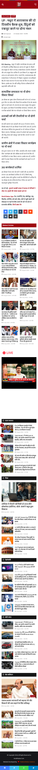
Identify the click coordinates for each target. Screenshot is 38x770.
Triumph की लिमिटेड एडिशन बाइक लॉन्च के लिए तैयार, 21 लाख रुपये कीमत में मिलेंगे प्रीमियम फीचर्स (25, 664)
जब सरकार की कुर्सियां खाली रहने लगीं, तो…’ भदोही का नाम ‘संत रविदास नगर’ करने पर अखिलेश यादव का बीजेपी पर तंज (9, 316)
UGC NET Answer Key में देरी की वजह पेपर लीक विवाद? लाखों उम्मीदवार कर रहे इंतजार (25, 519)
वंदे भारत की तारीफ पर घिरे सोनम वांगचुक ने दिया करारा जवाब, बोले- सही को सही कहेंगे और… (28, 244)
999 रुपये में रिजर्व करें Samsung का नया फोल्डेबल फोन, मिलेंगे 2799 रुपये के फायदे (25, 597)
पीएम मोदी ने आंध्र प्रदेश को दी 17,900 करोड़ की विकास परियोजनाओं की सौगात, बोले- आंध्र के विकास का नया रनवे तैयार (10, 268)
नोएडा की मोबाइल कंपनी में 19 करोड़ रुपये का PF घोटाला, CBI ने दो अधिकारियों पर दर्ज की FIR (28, 266)
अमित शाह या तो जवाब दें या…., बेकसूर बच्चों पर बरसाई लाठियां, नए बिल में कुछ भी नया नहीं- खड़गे (28, 315)
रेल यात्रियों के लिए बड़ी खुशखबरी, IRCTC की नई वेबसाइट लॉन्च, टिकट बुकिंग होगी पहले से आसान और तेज (25, 587)
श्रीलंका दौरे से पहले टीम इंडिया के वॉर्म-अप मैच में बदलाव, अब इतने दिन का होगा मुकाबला (25, 447)
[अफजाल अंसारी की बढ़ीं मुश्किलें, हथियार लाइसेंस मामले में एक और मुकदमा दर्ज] (28, 330)
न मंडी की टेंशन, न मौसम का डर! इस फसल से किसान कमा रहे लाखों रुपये (25, 742)
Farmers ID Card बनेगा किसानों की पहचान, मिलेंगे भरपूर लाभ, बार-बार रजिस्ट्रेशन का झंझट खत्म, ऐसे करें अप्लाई (25, 723)
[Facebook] (5, 212)
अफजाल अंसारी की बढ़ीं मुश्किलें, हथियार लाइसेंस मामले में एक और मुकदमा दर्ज (28, 339)
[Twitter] (10, 212)
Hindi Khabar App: (8, 196)
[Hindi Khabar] (19, 4)
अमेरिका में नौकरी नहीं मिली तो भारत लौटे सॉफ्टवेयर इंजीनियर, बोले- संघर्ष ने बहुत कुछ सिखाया (17, 507)
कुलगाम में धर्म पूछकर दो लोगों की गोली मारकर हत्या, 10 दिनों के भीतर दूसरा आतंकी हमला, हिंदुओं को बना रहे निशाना (25, 468)
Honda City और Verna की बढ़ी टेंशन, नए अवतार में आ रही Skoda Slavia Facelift (25, 634)
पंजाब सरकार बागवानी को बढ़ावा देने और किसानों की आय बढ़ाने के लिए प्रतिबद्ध (17, 702)
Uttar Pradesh (6, 16)
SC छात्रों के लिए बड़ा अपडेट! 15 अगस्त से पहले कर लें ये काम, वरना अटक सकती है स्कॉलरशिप (25, 529)
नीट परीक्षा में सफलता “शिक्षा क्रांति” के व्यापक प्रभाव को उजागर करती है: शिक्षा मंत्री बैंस (25, 539)
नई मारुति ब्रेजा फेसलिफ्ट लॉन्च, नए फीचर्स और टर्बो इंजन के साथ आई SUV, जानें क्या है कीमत (25, 644)
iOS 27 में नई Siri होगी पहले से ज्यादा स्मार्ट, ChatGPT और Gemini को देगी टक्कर (25, 567)
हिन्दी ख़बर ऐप (17, 204)
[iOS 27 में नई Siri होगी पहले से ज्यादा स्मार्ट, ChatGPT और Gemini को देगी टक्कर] (7, 568)
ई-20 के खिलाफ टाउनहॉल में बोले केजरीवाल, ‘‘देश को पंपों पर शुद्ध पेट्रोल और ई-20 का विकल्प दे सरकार (9, 244)
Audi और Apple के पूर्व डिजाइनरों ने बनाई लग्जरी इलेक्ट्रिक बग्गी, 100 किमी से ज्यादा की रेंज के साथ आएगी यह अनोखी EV (25, 577)
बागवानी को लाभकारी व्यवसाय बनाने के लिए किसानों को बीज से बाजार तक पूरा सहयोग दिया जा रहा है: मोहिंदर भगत (25, 713)
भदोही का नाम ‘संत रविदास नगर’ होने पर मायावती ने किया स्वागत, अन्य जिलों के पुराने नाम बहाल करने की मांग (28, 292)
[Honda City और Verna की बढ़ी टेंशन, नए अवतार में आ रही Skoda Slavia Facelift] (7, 635)
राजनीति (13, 16)
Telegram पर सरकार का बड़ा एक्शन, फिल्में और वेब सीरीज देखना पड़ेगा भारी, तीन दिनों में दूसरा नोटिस (25, 607)
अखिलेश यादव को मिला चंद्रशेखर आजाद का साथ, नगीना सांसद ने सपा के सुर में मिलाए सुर (10, 339)
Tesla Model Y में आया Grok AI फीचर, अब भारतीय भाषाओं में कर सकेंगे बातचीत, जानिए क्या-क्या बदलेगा (25, 437)
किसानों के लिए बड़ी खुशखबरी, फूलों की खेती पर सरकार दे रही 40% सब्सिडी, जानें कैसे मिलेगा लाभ (25, 733)
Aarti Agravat (7, 34)
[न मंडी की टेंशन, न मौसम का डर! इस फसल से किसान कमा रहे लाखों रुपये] (7, 744)
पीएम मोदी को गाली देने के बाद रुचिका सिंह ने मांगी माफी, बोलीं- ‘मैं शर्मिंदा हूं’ (10, 291)
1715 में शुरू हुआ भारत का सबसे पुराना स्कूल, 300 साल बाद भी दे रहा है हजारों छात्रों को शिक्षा (24, 549)
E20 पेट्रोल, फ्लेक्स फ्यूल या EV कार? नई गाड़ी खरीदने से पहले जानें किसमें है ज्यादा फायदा (25, 654)
